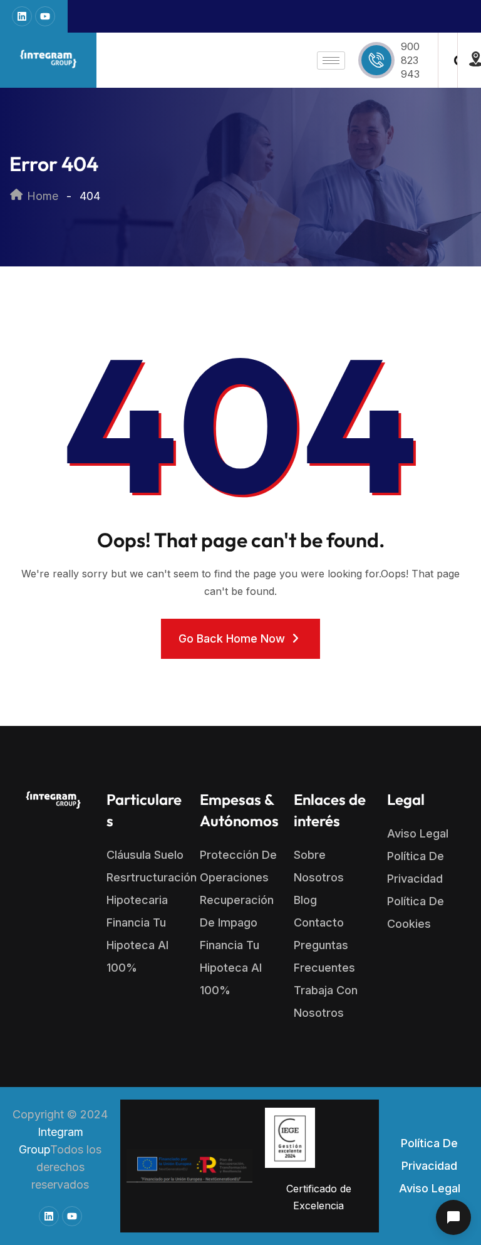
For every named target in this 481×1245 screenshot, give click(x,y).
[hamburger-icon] (331, 60)
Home (41, 195)
